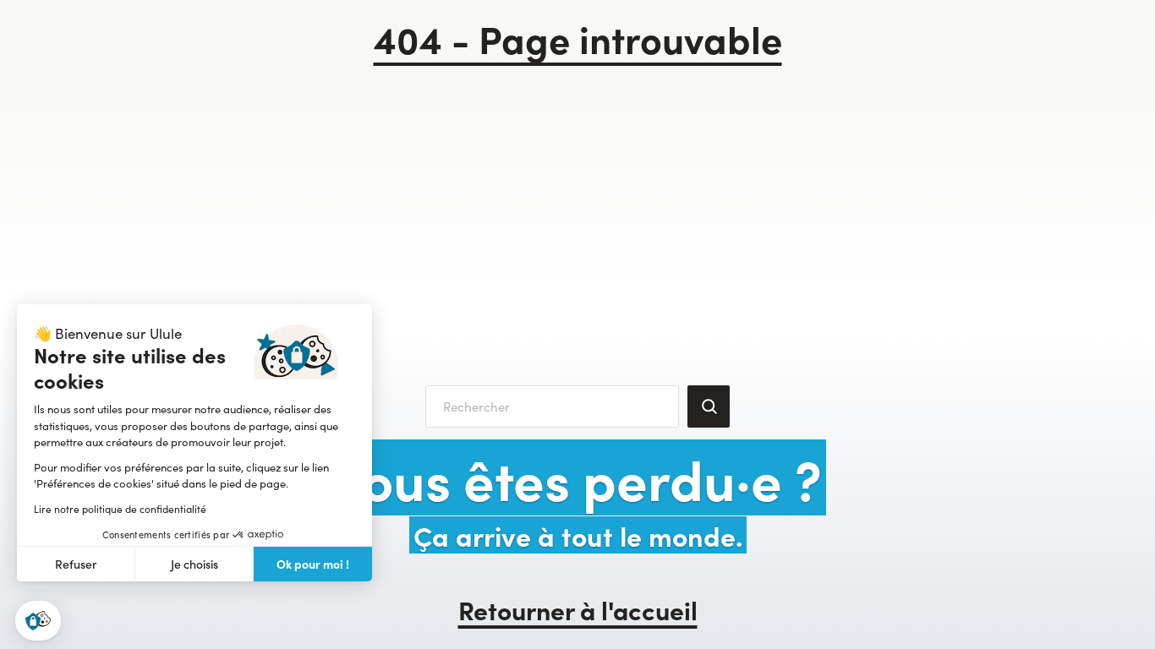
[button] (38, 621)
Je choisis (194, 564)
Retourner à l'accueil (578, 609)
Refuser (76, 564)
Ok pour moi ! (312, 563)
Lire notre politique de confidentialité (120, 508)
